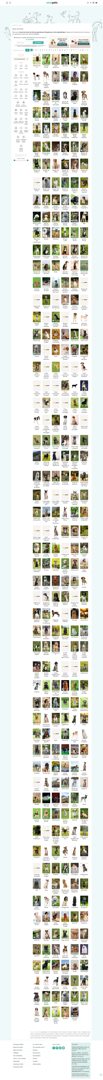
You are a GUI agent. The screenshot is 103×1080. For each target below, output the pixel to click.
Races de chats (17, 1050)
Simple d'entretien (16, 122)
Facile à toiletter (16, 131)
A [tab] (33, 50)
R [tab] (71, 50)
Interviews (16, 1061)
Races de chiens (18, 1047)
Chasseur (21, 84)
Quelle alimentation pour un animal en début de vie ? (80, 1048)
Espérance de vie (21, 155)
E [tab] (42, 50)
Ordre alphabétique (43, 1032)
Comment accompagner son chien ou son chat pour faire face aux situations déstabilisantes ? (80, 1069)
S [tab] (73, 50)
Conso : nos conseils (19, 1058)
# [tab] (31, 50)
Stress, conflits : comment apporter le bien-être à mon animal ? (80, 1054)
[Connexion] (88, 3)
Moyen (21, 68)
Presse (35, 1058)
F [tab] (44, 50)
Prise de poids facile (26, 114)
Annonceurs (36, 1053)
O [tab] (64, 50)
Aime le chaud (21, 113)
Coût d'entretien (64, 1035)
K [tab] (55, 50)
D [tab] (40, 50)
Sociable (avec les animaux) (40, 1033)
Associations (36, 1056)
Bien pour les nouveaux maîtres (80, 1033)
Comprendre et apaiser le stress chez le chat (80, 1074)
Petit (16, 68)
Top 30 (51, 1032)
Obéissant (21, 92)
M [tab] (60, 50)
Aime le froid (16, 113)
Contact (35, 1061)
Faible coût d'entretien (21, 122)
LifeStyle (15, 1053)
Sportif (21, 98)
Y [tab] (87, 50)
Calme (21, 78)
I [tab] (51, 50)
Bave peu (16, 98)
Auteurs (35, 1050)
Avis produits (37, 1064)
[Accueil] (52, 2)
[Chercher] (27, 50)
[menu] (7, 3)
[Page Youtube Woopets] (96, 3)
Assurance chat (18, 1067)
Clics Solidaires (17, 1056)
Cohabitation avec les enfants (23, 141)
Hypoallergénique (26, 131)
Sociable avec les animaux (21, 150)
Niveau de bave (78, 1035)
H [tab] (49, 50)
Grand (26, 68)
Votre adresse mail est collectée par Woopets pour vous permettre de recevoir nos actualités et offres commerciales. (30, 46)
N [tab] (62, 50)
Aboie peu (26, 84)
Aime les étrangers (18, 105)
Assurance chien (18, 1064)
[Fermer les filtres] (35, 30)
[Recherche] (10, 3)
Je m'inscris (38, 42)
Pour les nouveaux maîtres (18, 141)
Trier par (21, 55)
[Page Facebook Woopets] (91, 3)
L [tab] (57, 50)
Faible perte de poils (26, 123)
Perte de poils (72, 1035)
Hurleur (79, 1032)
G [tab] (46, 50)
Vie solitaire (16, 85)
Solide (26, 92)
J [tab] (53, 50)
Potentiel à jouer (45, 1037)
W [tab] (82, 50)
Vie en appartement (24, 105)
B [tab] (35, 50)
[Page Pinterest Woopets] (57, 1048)
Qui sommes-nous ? (39, 1047)
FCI (48, 1032)
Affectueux (16, 78)
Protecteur (26, 78)
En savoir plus (40, 46)
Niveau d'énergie (37, 1037)
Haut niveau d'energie (21, 132)
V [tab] (80, 50)
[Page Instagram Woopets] (93, 3)
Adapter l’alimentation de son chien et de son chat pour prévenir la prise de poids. (81, 1061)
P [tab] (67, 50)
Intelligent (16, 92)
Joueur (26, 98)
